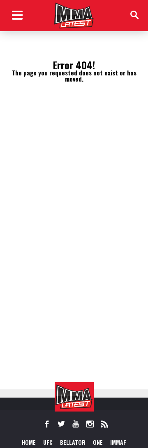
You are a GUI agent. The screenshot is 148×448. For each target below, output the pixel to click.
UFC (48, 442)
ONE (98, 442)
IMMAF (118, 442)
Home (29, 442)
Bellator (73, 442)
